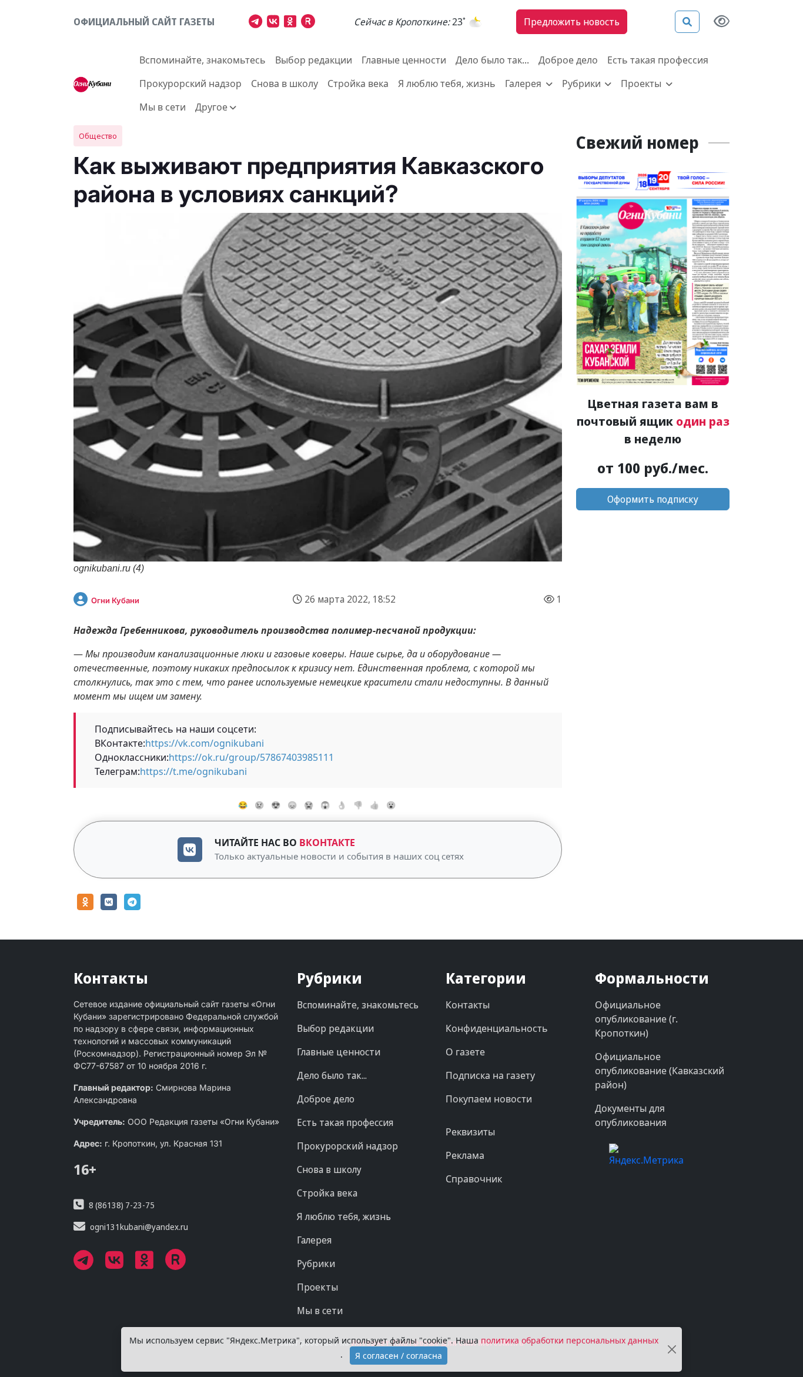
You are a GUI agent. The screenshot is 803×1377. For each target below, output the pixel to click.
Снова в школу (284, 83)
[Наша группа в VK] (275, 22)
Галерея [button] (524, 83)
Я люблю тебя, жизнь (447, 83)
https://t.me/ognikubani (193, 771)
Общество (98, 136)
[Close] (671, 1349)
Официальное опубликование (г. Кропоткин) (636, 1019)
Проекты (317, 1287)
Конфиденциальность (497, 1028)
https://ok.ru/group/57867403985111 (251, 757)
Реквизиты (470, 1131)
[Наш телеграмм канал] (258, 22)
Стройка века (358, 83)
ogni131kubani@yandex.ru (139, 1226)
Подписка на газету (490, 1075)
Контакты (468, 1004)
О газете (465, 1051)
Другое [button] (211, 107)
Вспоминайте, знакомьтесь (202, 60)
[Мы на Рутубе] (310, 22)
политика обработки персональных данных (569, 1340)
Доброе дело (568, 60)
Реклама (465, 1155)
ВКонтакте (327, 842)
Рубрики (316, 1263)
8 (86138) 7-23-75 (122, 1205)
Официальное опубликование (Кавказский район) (659, 1070)
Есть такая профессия (657, 60)
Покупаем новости (489, 1098)
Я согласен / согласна (398, 1355)
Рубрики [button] (582, 83)
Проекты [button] (642, 83)
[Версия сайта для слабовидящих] (722, 22)
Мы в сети (162, 107)
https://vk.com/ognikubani (204, 743)
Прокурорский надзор (190, 83)
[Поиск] (687, 22)
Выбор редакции (313, 60)
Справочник (474, 1178)
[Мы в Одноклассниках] (292, 22)
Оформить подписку (652, 499)
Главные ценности (404, 60)
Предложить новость (572, 21)
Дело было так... (492, 60)
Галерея (314, 1240)
